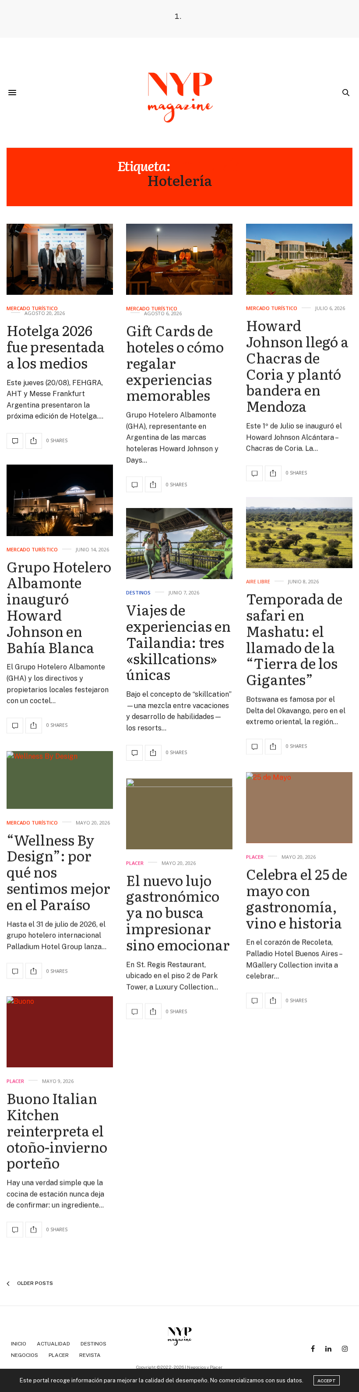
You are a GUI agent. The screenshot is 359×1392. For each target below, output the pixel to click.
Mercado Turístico (32, 308)
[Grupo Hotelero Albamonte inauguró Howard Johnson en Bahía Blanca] (60, 500)
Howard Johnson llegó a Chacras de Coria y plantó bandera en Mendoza (297, 366)
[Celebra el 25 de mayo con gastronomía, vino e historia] (299, 807)
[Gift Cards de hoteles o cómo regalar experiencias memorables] (179, 259)
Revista (90, 1355)
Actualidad (53, 1344)
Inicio (18, 1344)
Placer (255, 856)
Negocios (24, 1355)
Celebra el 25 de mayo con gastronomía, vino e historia (296, 897)
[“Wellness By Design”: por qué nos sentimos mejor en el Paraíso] (60, 780)
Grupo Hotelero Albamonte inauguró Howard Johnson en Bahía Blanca (59, 607)
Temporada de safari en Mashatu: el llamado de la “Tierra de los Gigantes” (294, 639)
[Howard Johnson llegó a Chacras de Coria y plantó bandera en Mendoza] (299, 259)
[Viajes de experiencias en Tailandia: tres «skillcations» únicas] (179, 543)
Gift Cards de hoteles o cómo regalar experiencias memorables (175, 362)
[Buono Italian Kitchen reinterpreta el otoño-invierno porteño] (60, 1031)
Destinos (138, 592)
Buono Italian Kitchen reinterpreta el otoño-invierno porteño (57, 1130)
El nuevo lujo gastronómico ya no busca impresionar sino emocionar (178, 912)
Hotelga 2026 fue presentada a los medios (56, 346)
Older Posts (34, 1283)
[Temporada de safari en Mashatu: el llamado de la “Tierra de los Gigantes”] (299, 532)
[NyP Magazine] (179, 92)
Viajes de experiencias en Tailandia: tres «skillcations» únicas (178, 642)
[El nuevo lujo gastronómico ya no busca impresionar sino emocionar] (179, 813)
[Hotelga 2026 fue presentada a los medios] (60, 259)
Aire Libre (258, 581)
